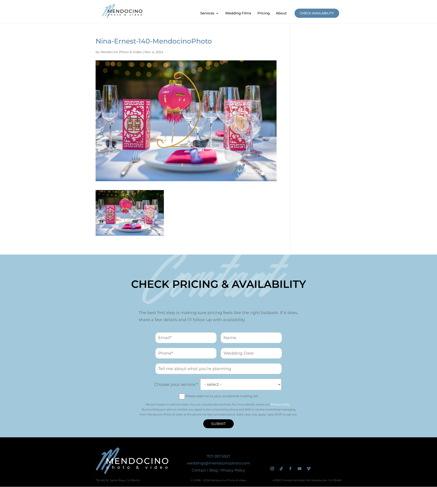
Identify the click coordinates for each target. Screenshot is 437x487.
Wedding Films (238, 13)
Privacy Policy (280, 404)
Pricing (263, 13)
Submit (218, 424)
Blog (213, 470)
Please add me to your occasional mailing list (222, 396)
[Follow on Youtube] (299, 468)
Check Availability (317, 13)
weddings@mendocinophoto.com (218, 463)
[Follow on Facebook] (290, 468)
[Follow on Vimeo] (308, 468)
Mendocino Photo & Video (121, 52)
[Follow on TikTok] (281, 468)
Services (207, 13)
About (281, 13)
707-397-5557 (218, 456)
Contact (199, 470)
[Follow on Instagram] (272, 468)
